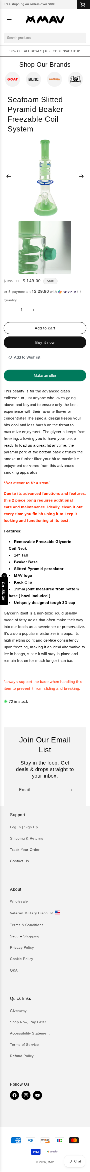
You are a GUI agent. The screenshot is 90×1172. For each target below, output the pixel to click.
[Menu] (9, 19)
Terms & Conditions (27, 925)
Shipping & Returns (26, 838)
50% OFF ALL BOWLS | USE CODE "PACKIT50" (45, 51)
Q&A (14, 970)
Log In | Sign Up (24, 827)
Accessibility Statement (30, 1033)
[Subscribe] (70, 790)
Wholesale (19, 901)
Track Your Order (25, 850)
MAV (51, 1161)
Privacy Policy (22, 947)
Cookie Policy (21, 959)
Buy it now (45, 342)
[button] (45, 291)
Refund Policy (22, 1056)
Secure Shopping (25, 936)
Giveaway (18, 1011)
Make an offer (45, 374)
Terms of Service (24, 1045)
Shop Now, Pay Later (28, 1022)
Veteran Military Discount (31, 913)
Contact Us (19, 861)
